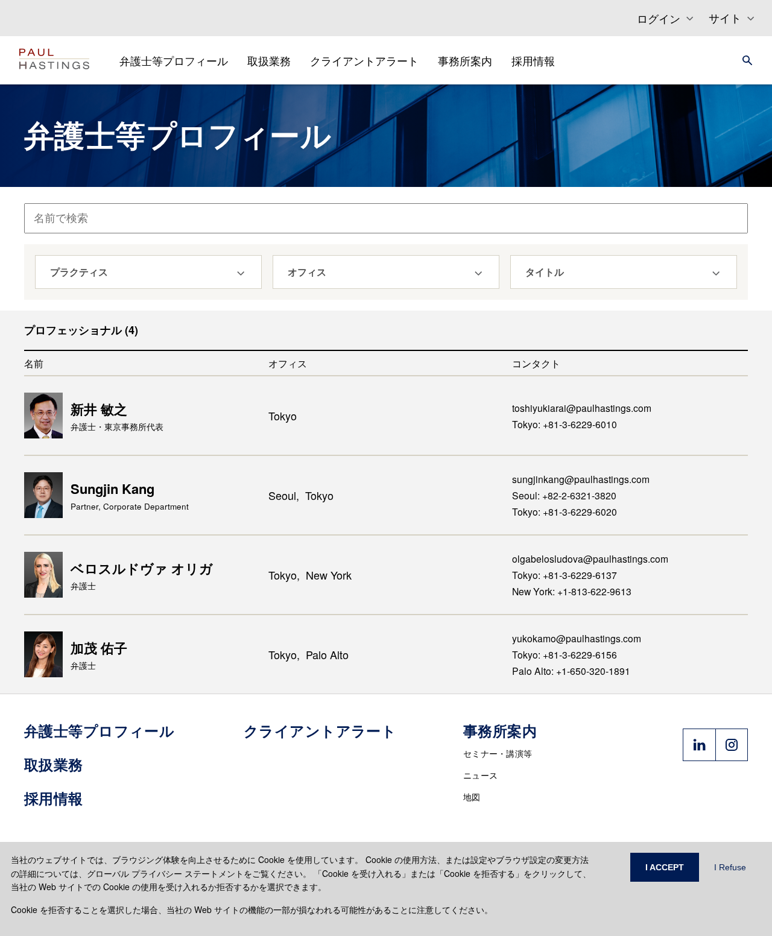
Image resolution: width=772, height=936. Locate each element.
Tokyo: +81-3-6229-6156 (564, 654)
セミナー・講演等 (497, 753)
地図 (472, 797)
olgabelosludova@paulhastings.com (590, 558)
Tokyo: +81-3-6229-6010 (564, 424)
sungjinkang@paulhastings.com (581, 478)
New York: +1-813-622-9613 (571, 591)
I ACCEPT (664, 867)
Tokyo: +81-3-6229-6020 (564, 511)
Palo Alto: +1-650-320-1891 (571, 670)
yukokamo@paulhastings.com (576, 638)
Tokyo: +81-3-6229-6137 (564, 574)
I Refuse (730, 867)
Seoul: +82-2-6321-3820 (564, 495)
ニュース (480, 775)
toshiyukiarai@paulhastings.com (581, 407)
